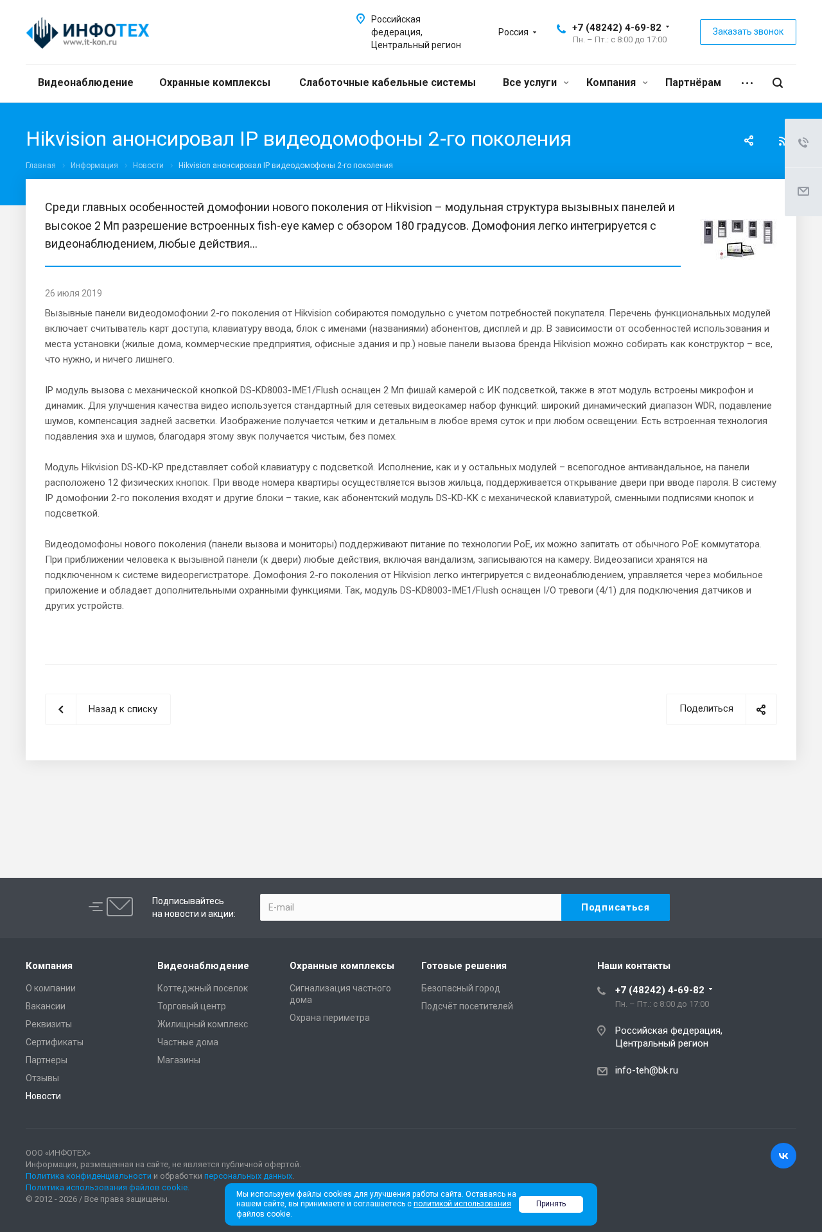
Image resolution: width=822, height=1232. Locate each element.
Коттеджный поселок (202, 988)
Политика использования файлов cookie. (107, 1187)
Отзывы (42, 1078)
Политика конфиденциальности (89, 1176)
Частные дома (187, 1042)
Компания (612, 82)
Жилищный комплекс (202, 1024)
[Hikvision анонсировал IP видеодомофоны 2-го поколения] (738, 206)
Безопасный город (460, 988)
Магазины (178, 1060)
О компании (51, 988)
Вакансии (46, 1006)
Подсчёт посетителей (467, 1006)
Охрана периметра (330, 1018)
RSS (783, 141)
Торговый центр (191, 1006)
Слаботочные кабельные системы (387, 82)
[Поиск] (777, 83)
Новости (43, 1096)
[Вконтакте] (783, 1155)
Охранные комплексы (214, 82)
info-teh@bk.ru (646, 1070)
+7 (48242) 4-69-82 (616, 27)
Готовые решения (464, 965)
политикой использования (462, 1203)
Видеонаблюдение (86, 82)
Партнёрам (693, 82)
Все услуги (531, 82)
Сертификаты (54, 1042)
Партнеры (46, 1060)
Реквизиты (49, 1024)
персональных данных (248, 1176)
